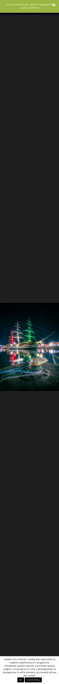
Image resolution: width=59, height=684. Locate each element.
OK (20, 680)
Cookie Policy (33, 680)
